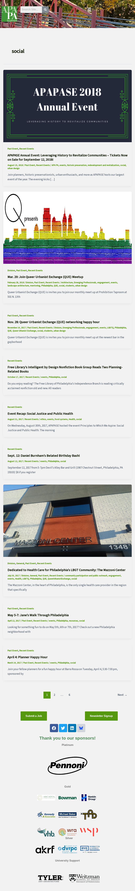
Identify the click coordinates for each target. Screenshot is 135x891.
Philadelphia (47, 285)
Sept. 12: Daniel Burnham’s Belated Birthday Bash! (44, 455)
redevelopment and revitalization (103, 165)
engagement (103, 282)
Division (11, 270)
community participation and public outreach (86, 575)
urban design (14, 168)
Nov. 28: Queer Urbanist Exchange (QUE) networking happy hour (54, 322)
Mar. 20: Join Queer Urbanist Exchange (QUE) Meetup (45, 277)
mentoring (35, 285)
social (123, 165)
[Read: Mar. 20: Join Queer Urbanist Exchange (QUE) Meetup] (67, 228)
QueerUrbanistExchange (59, 578)
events (63, 165)
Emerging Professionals (85, 282)
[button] (89, 10)
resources (73, 620)
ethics (43, 419)
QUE (56, 285)
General (20, 563)
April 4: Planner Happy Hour (28, 657)
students (70, 285)
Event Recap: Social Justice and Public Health (40, 413)
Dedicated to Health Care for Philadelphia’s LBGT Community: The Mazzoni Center (66, 570)
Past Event (13, 148)
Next (122, 695)
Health (72, 419)
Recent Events (26, 148)
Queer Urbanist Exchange (24, 330)
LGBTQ (110, 327)
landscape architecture (18, 285)
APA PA (55, 165)
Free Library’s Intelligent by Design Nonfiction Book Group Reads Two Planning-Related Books (65, 369)
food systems (61, 419)
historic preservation (77, 165)
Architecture (67, 282)
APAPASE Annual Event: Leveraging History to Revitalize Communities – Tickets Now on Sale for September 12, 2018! (68, 157)
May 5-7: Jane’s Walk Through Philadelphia (38, 615)
